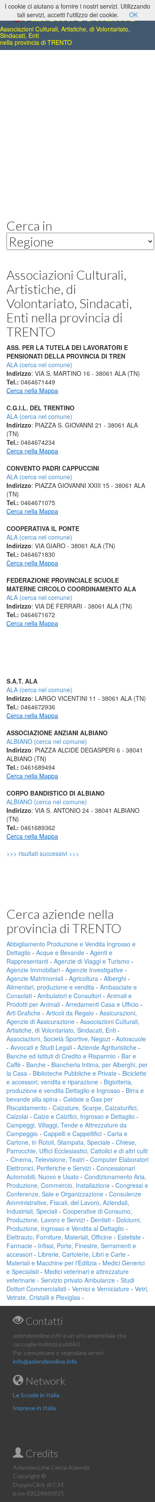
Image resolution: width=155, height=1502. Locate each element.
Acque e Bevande (60, 952)
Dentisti (100, 1219)
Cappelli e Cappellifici (72, 1133)
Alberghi (115, 978)
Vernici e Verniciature (100, 1288)
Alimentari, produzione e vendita (50, 987)
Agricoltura (83, 978)
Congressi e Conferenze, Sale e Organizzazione (77, 1189)
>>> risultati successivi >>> (57, 853)
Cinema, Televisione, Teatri (47, 1159)
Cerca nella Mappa (32, 390)
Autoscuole (131, 1038)
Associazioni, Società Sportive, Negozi (58, 1038)
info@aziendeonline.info (45, 1361)
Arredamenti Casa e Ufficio (102, 1004)
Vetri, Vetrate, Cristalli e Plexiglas (77, 1293)
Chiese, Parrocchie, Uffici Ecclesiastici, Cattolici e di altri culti (77, 1146)
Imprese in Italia (34, 1407)
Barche (36, 1064)
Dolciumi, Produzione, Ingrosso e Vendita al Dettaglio (73, 1224)
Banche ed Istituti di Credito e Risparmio (61, 1056)
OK (133, 14)
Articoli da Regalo (70, 1013)
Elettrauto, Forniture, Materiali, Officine (59, 1237)
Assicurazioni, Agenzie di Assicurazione (71, 1017)
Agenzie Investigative (94, 969)
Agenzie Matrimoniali (34, 978)
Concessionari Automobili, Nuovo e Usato (70, 1172)
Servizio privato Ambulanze (78, 1280)
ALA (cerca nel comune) (39, 416)
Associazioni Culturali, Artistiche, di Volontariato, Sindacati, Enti (73, 1025)
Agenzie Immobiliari (33, 969)
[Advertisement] (77, 127)
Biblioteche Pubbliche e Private (75, 1073)
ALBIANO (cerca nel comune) (46, 741)
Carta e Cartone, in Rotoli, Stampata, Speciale (66, 1137)
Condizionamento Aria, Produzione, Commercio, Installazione (76, 1181)
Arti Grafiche (23, 1013)
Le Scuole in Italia (36, 1395)
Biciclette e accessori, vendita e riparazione (76, 1077)
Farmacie (19, 1245)
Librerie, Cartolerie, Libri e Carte (82, 1254)
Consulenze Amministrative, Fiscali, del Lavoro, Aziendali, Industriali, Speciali (73, 1202)
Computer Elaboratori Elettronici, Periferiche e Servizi (77, 1163)
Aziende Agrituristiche (107, 1047)
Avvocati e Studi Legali (41, 1047)
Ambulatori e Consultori (69, 995)
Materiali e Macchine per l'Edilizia (51, 1262)
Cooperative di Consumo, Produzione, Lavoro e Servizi (69, 1215)
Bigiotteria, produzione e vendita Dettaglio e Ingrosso (69, 1086)
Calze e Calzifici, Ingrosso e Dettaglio (84, 1116)
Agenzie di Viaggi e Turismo (92, 961)
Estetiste (129, 1237)
